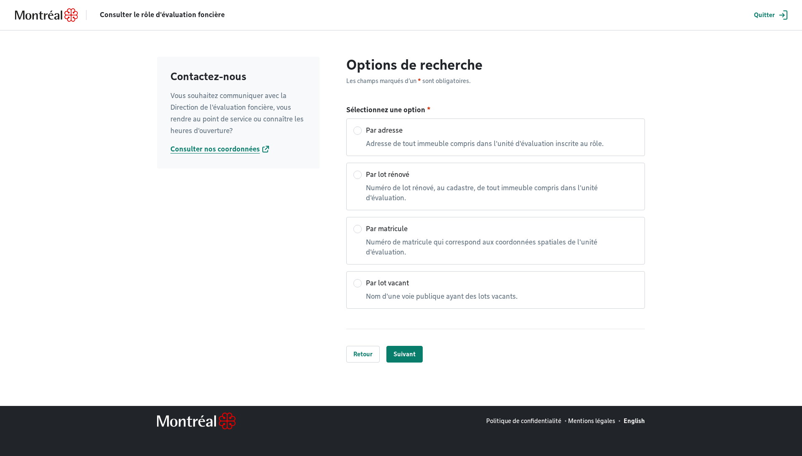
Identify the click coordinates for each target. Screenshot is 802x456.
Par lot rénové (482, 186)
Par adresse (485, 137)
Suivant (404, 354)
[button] (769, 15)
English (634, 421)
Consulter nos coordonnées (215, 149)
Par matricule (481, 240)
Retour (363, 354)
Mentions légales (591, 421)
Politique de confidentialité (523, 421)
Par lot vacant (442, 289)
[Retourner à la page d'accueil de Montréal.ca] (46, 15)
